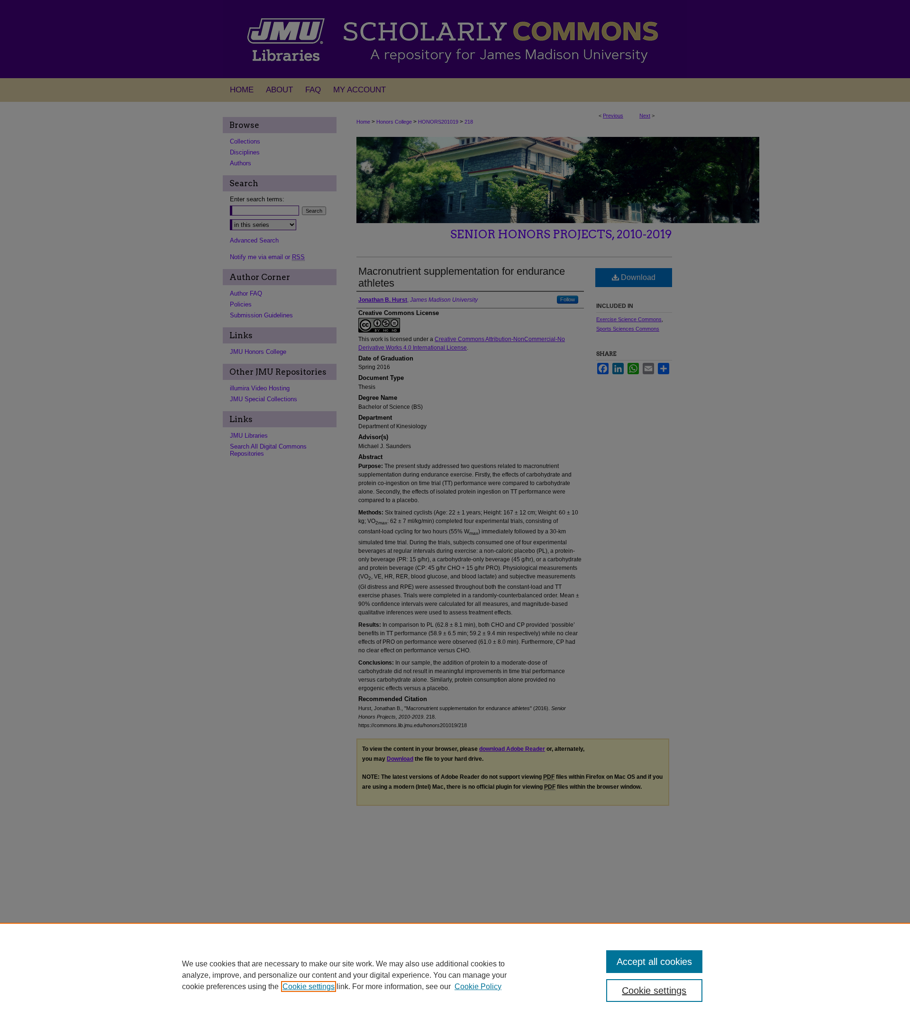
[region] (455, 975)
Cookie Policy (478, 986)
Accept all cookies (654, 961)
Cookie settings (308, 986)
